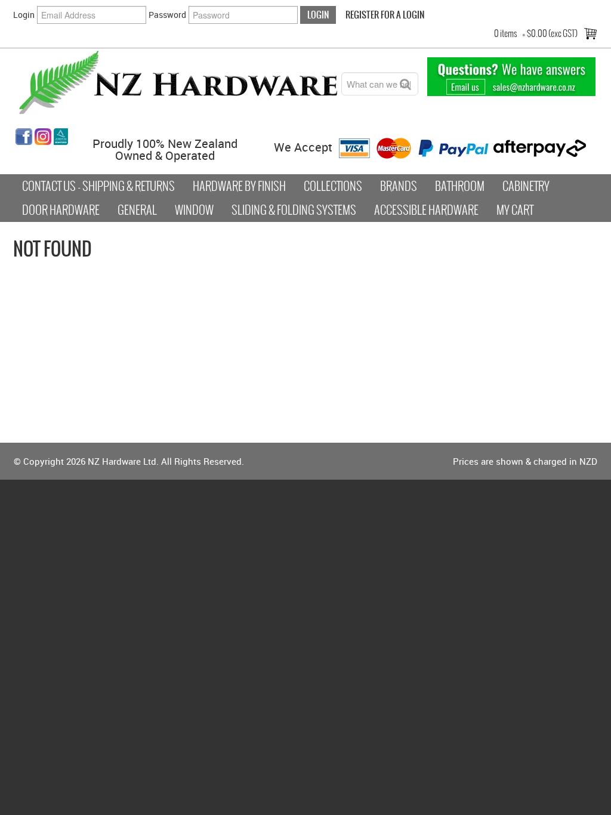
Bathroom (460, 186)
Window (194, 210)
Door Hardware (61, 210)
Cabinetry (526, 186)
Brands (398, 186)
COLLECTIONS (333, 186)
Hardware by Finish (239, 186)
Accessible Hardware (426, 210)
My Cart (514, 210)
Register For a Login (384, 14)
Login (24, 14)
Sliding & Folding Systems (294, 210)
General (137, 210)
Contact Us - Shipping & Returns (98, 186)
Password (167, 14)
